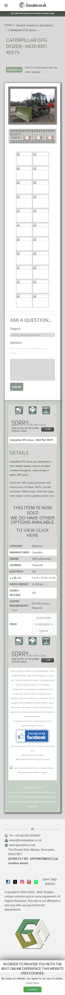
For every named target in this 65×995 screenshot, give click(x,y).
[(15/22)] (24, 258)
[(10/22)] (41, 215)
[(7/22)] (24, 201)
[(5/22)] (24, 187)
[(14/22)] (41, 244)
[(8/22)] (41, 201)
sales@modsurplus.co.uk (25, 840)
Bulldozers (14, 69)
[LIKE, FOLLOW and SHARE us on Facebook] (8, 881)
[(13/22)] (24, 244)
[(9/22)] (24, 215)
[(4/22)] (41, 173)
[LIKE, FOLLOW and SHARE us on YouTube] (29, 881)
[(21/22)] (24, 300)
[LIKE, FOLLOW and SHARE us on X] (15, 881)
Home (8, 25)
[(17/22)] (24, 272)
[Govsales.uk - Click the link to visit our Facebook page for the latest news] (32, 736)
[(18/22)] (41, 272)
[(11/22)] (24, 230)
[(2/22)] (41, 159)
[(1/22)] (24, 159)
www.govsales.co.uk (22, 845)
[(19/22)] (24, 286)
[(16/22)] (41, 258)
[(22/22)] (41, 300)
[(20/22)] (41, 286)
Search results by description (34, 25)
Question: (29, 347)
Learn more (32, 982)
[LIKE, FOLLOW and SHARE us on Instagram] (22, 881)
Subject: (15, 328)
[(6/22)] (41, 187)
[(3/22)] (24, 173)
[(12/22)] (41, 230)
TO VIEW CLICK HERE (32, 533)
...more (13, 610)
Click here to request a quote (43, 624)
